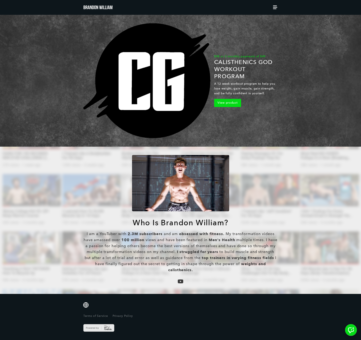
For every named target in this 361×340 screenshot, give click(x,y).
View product (227, 102)
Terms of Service (95, 316)
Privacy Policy (123, 316)
